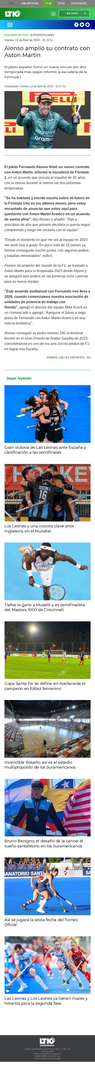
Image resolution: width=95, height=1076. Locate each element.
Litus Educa (78, 3)
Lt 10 (13, 13)
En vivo (72, 13)
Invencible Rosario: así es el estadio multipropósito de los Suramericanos (40, 765)
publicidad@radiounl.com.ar (47, 1056)
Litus (61, 3)
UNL (11, 3)
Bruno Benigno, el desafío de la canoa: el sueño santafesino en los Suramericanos (43, 844)
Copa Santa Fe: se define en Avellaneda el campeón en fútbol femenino (44, 686)
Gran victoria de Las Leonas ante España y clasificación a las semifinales (45, 450)
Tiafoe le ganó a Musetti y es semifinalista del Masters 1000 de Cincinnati (44, 608)
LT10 (48, 3)
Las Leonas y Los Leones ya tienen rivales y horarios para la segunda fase (46, 1001)
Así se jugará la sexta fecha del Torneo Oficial (41, 922)
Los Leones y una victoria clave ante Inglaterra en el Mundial (39, 529)
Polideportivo (16, 35)
